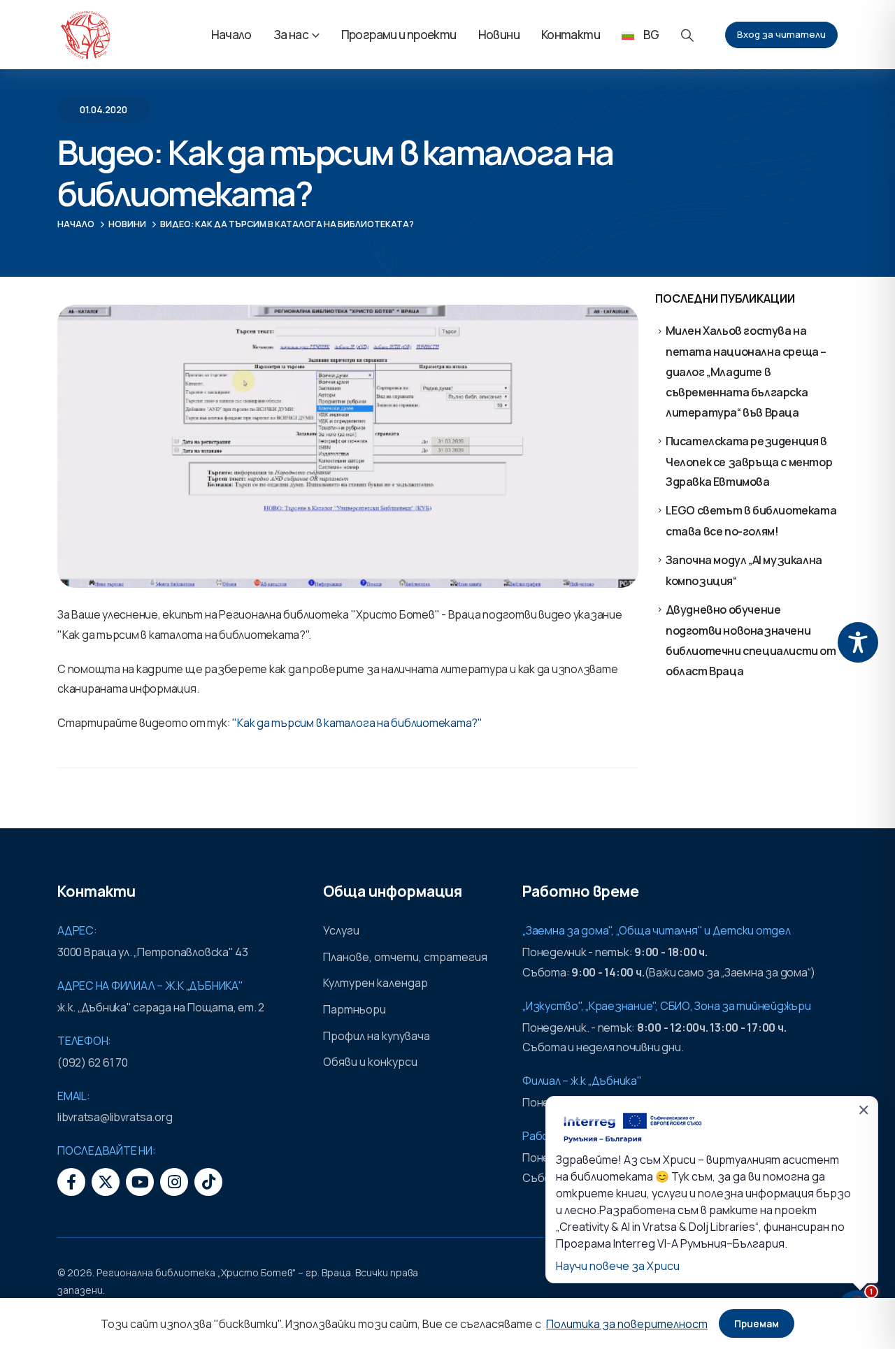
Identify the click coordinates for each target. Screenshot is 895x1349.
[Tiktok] (208, 1182)
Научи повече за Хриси (618, 1266)
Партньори (354, 1009)
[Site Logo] (85, 35)
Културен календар (375, 982)
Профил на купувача (376, 1036)
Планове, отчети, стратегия (405, 957)
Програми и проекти (399, 35)
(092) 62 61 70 (92, 1062)
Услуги (341, 930)
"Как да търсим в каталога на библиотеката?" (357, 722)
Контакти (570, 35)
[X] (106, 1182)
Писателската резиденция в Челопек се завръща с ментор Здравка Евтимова (749, 461)
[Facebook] (71, 1182)
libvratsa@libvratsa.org (114, 1117)
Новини (499, 35)
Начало (231, 35)
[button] (687, 35)
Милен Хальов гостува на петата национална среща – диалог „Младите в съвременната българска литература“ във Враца (746, 371)
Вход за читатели (781, 34)
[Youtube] (140, 1182)
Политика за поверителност (627, 1324)
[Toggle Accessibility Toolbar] (858, 642)
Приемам (756, 1323)
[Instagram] (174, 1182)
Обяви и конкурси (370, 1061)
